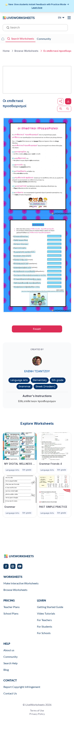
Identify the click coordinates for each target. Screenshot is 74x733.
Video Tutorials (46, 613)
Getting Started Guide (50, 607)
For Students (44, 626)
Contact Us (10, 693)
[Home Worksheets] (3, 38)
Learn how (37, 7)
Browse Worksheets (15, 589)
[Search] (7, 27)
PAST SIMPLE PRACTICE (53, 506)
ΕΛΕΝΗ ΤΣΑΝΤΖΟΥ (37, 371)
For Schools (44, 633)
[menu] (69, 18)
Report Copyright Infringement (21, 686)
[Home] (19, 17)
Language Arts (19, 380)
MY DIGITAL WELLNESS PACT (19, 463)
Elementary (40, 380)
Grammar (24, 386)
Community (10, 656)
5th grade (58, 380)
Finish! (37, 328)
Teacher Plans (11, 607)
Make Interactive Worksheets (21, 583)
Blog (6, 669)
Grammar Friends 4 (50, 463)
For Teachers (44, 620)
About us (8, 650)
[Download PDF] (68, 101)
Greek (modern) (45, 386)
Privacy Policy (37, 713)
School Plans (10, 613)
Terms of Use (37, 710)
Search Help (10, 663)
